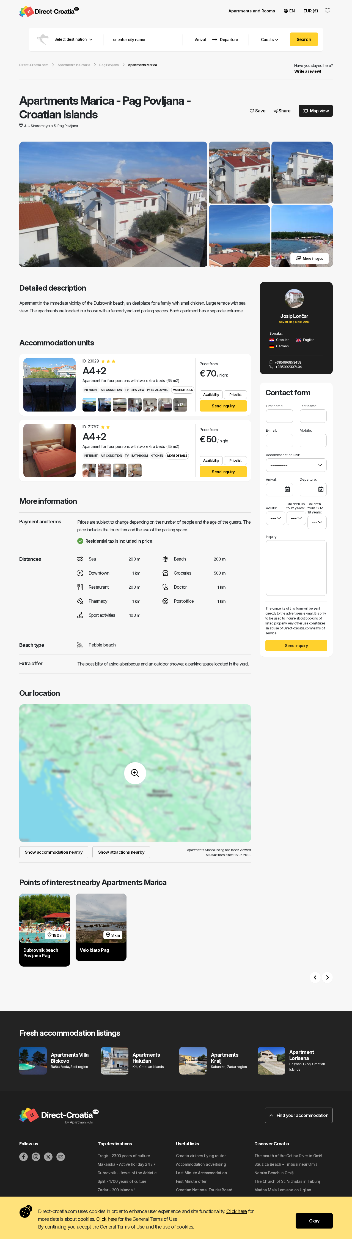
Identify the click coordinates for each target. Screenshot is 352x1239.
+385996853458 (287, 362)
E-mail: (271, 430)
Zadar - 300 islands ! (116, 1189)
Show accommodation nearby (53, 852)
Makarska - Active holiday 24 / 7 (126, 1164)
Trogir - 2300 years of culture (124, 1155)
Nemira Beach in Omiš (274, 1172)
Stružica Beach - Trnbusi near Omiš (285, 1164)
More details (183, 389)
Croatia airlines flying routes (201, 1155)
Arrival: (271, 479)
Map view (319, 110)
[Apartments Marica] (113, 205)
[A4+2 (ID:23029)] (49, 385)
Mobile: (306, 430)
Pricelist (235, 395)
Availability (211, 395)
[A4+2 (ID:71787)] (49, 450)
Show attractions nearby (121, 852)
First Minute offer (191, 1181)
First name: (275, 406)
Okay (314, 1221)
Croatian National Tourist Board (204, 1189)
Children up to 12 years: (296, 506)
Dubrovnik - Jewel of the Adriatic (127, 1172)
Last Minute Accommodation (201, 1172)
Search (304, 39)
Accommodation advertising (201, 1164)
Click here (236, 1211)
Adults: (271, 508)
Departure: (308, 479)
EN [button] (292, 10)
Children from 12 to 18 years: (315, 508)
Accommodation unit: (283, 455)
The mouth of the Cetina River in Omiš (288, 1155)
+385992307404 (288, 366)
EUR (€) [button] (311, 10)
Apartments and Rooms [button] (252, 10)
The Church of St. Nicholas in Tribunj (287, 1181)
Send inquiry (223, 406)
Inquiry (271, 537)
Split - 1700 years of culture (122, 1181)
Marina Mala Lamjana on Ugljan (282, 1189)
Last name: (308, 406)
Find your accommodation (302, 1115)
